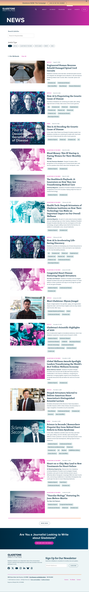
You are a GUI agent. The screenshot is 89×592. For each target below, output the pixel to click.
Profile (68, 311)
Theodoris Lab (51, 110)
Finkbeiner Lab (51, 113)
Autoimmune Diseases (53, 341)
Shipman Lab (61, 110)
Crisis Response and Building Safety (37, 577)
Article (15, 45)
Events (77, 9)
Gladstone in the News (26, 45)
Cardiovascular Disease (63, 83)
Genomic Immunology (53, 345)
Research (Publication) (74, 86)
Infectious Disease (71, 348)
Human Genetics (52, 453)
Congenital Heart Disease (66, 504)
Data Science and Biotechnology (56, 348)
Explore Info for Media (44, 543)
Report (46, 45)
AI (48, 107)
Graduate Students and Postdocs (56, 311)
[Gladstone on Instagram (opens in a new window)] (21, 568)
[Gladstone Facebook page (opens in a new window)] (9, 568)
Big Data (64, 450)
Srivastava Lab (51, 83)
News (70, 9)
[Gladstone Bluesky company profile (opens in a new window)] (28, 568)
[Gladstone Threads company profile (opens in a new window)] (32, 568)
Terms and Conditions (35, 579)
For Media (72, 579)
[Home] (8, 9)
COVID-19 (64, 341)
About (44, 9)
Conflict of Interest (45, 579)
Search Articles (13, 31)
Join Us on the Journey (57, 3)
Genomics (50, 414)
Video (52, 45)
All (10, 45)
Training (61, 9)
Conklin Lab (51, 351)
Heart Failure (63, 482)
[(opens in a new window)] (27, 159)
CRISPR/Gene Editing (74, 450)
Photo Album (38, 45)
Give (84, 9)
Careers (66, 579)
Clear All (24, 56)
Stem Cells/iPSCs (52, 86)
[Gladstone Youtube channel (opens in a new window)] (17, 568)
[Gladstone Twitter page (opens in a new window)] (13, 568)
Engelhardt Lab (74, 107)
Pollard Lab (64, 107)
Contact (79, 579)
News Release (63, 86)
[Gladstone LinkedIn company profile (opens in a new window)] (25, 568)
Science (52, 9)
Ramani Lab (70, 110)
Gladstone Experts (52, 139)
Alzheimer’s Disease (65, 338)
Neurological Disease (53, 116)
